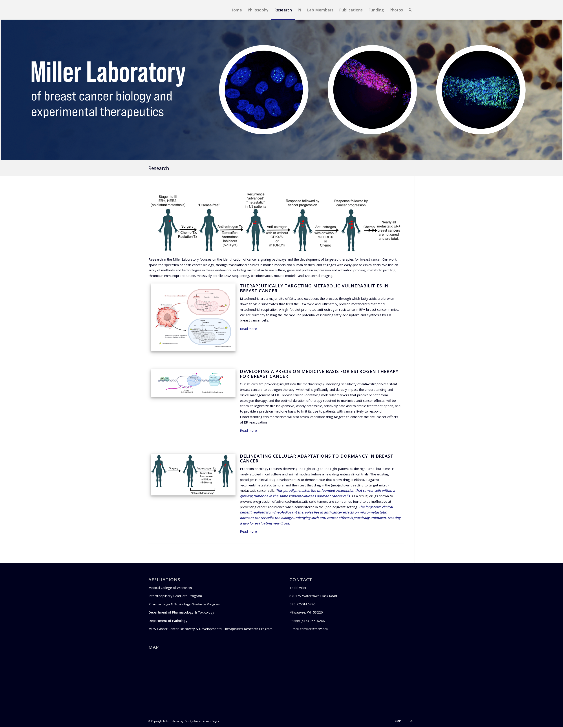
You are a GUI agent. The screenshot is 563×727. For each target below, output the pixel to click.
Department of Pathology (167, 620)
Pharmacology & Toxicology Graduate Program (184, 604)
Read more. (249, 328)
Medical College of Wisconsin (170, 587)
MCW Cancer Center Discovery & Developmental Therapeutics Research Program (210, 629)
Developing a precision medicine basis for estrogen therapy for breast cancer (319, 373)
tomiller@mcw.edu (314, 629)
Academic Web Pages (206, 721)
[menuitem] (236, 10)
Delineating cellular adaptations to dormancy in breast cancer (316, 458)
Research (158, 168)
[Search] (410, 10)
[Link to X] (411, 720)
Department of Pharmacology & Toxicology (181, 612)
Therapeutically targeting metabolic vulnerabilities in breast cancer (314, 288)
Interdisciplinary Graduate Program (175, 596)
